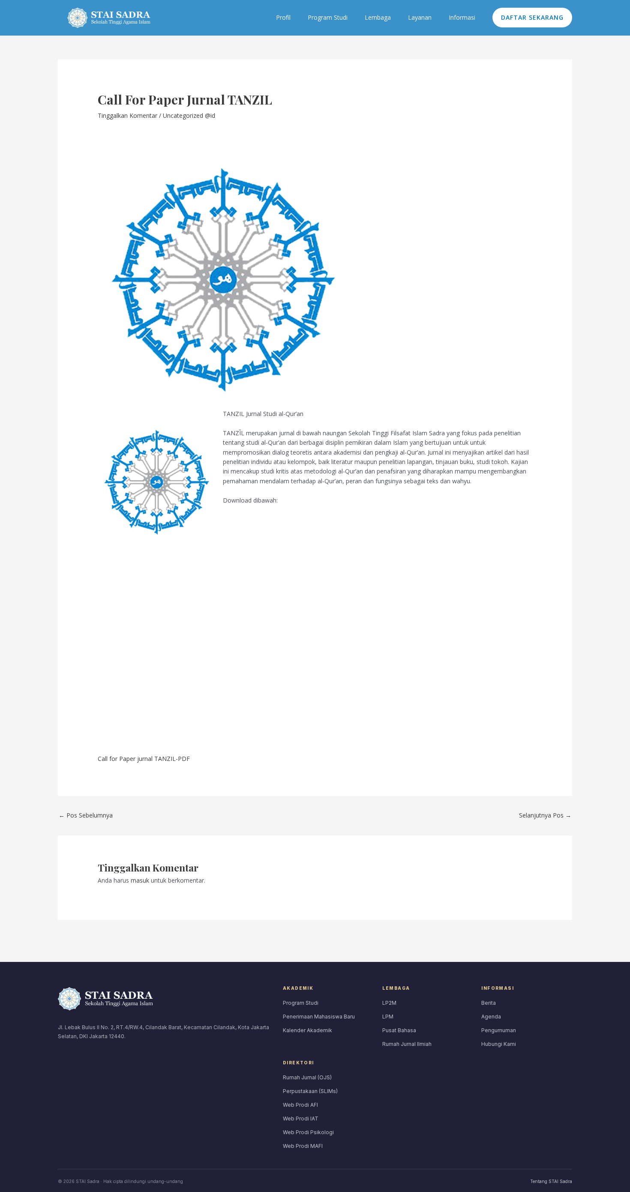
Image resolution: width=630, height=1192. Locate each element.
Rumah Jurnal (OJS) (307, 1077)
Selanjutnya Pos (545, 815)
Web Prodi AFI (300, 1105)
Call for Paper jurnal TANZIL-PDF (144, 759)
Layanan (420, 17)
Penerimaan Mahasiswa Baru (319, 1016)
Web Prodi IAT (300, 1118)
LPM (387, 1016)
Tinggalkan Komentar (127, 115)
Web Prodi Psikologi (308, 1132)
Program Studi (328, 17)
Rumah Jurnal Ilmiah (407, 1044)
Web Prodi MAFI (303, 1146)
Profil (283, 17)
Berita (488, 1003)
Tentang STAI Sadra (551, 1181)
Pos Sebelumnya (86, 815)
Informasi (462, 17)
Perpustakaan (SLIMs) (310, 1091)
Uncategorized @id (189, 115)
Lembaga (378, 17)
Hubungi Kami (498, 1044)
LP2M (389, 1003)
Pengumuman (498, 1030)
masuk (140, 880)
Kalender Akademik (307, 1030)
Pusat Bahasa (399, 1030)
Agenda (491, 1016)
